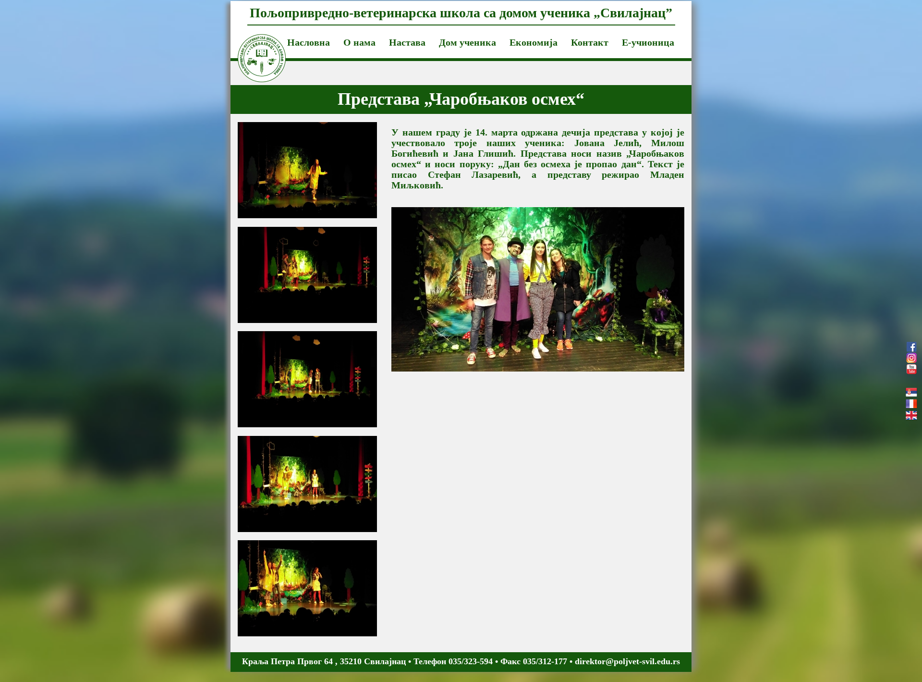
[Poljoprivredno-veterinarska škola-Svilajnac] (254, 46)
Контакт (589, 42)
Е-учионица (648, 42)
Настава (407, 42)
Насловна (308, 42)
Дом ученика (467, 42)
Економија (534, 42)
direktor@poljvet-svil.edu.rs (627, 661)
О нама (359, 42)
